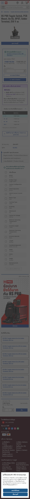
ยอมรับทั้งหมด (15, 490)
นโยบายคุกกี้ (11, 484)
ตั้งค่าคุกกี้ (15, 494)
